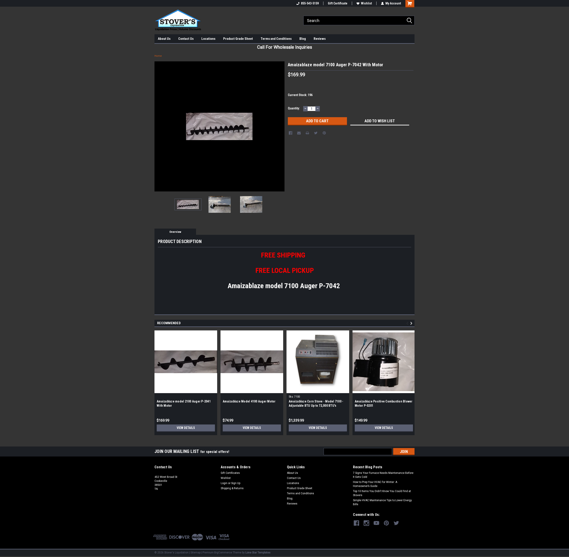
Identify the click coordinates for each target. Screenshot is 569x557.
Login (224, 483)
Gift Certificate (337, 3)
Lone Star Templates (257, 552)
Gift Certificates (230, 473)
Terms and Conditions (276, 39)
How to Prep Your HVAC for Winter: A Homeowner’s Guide (375, 484)
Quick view (185, 390)
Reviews (320, 39)
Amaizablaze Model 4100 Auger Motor (249, 401)
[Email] (299, 133)
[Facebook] (290, 133)
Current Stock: (300, 95)
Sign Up (235, 483)
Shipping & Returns (232, 488)
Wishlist (366, 3)
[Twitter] (316, 133)
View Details (186, 428)
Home (158, 55)
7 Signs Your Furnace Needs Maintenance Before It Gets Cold (383, 475)
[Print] (307, 133)
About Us (164, 39)
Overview (175, 231)
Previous (158, 126)
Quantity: (294, 108)
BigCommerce (223, 552)
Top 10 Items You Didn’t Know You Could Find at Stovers (382, 493)
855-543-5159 (310, 3)
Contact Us (186, 39)
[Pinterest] (324, 133)
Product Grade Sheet (238, 39)
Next (280, 126)
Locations (208, 39)
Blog (302, 39)
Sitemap (195, 552)
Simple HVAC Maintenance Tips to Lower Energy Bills (382, 502)
